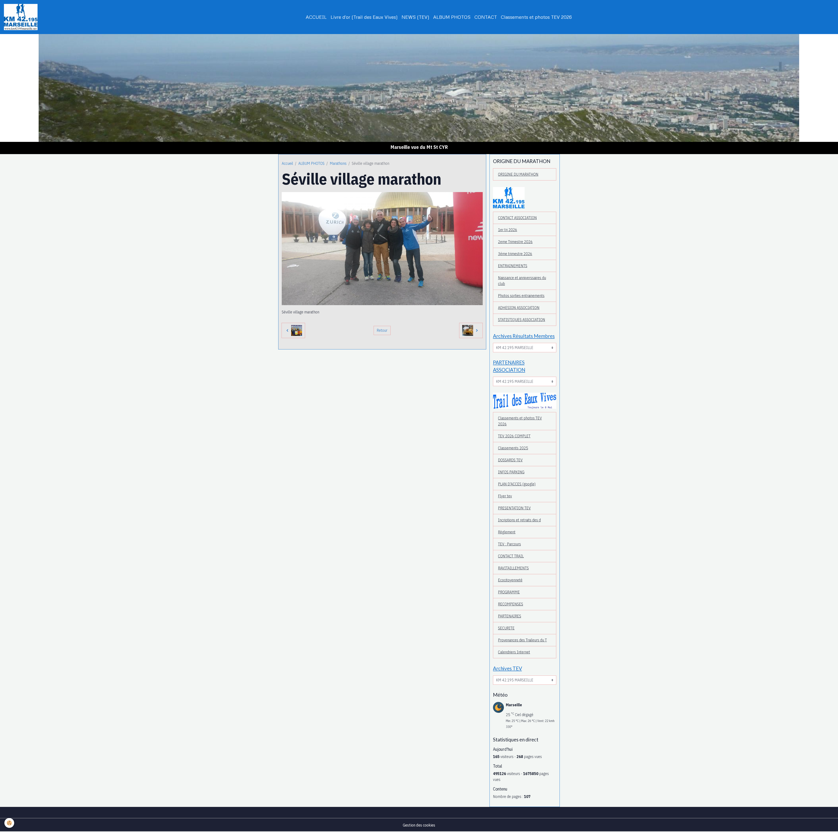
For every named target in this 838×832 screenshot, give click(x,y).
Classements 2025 (513, 447)
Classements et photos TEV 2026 (536, 17)
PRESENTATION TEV (514, 508)
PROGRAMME (509, 592)
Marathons (338, 163)
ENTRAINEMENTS (512, 265)
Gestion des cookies (419, 825)
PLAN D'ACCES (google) (517, 483)
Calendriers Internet (514, 652)
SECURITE (506, 628)
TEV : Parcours (509, 544)
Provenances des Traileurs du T (522, 640)
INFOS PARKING (511, 471)
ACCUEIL (316, 17)
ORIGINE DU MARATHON (518, 174)
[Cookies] (9, 823)
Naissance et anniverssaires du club (522, 280)
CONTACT (485, 17)
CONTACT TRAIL (511, 556)
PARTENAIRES (509, 616)
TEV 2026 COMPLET (514, 435)
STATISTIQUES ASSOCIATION (521, 319)
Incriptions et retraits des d (519, 520)
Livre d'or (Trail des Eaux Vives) (364, 17)
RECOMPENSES (510, 604)
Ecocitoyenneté (510, 580)
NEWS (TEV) (415, 17)
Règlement (506, 532)
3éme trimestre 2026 (515, 253)
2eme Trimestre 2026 (515, 241)
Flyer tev (505, 496)
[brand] (21, 17)
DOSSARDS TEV (510, 459)
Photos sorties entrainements (521, 295)
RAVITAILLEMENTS (513, 568)
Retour (382, 330)
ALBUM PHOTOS (452, 17)
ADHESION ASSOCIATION (518, 307)
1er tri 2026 (507, 229)
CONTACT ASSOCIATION (517, 217)
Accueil (287, 163)
